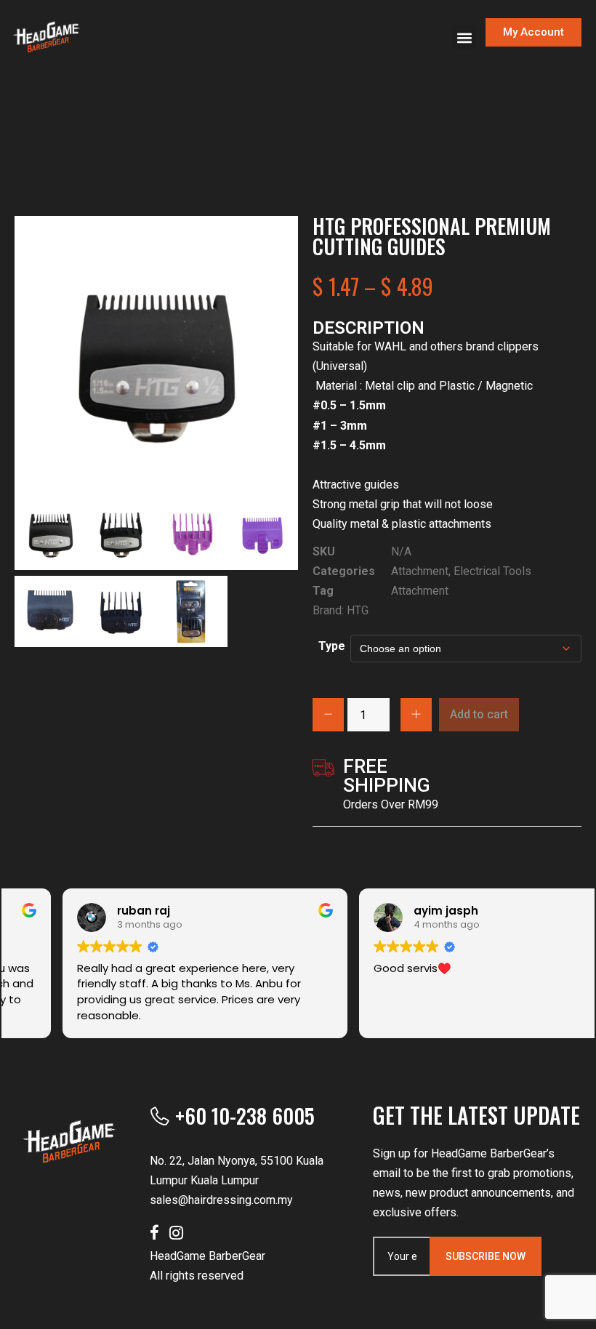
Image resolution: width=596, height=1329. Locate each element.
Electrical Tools (492, 571)
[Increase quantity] (416, 714)
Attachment (419, 571)
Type (331, 646)
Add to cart (479, 714)
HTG (358, 610)
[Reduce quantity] (328, 714)
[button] (464, 37)
